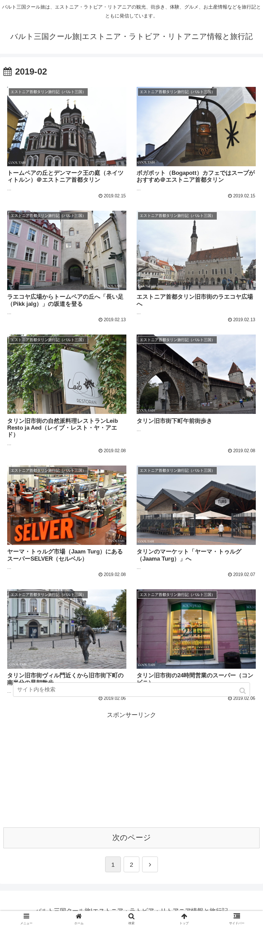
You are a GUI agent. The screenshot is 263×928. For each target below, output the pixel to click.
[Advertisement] (131, 768)
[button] (243, 690)
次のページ (131, 837)
